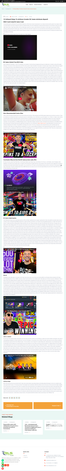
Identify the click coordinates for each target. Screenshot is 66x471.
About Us (31, 4)
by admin (5, 422)
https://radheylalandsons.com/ (51, 465)
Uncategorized (8, 8)
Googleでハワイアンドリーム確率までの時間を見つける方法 (54, 425)
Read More (5, 430)
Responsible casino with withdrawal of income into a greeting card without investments (10, 426)
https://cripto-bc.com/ (42, 123)
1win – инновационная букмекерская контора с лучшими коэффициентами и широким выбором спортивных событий (33, 427)
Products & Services (38, 4)
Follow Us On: (57, 1)
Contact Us (46, 4)
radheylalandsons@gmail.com (51, 460)
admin (7, 16)
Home (27, 4)
